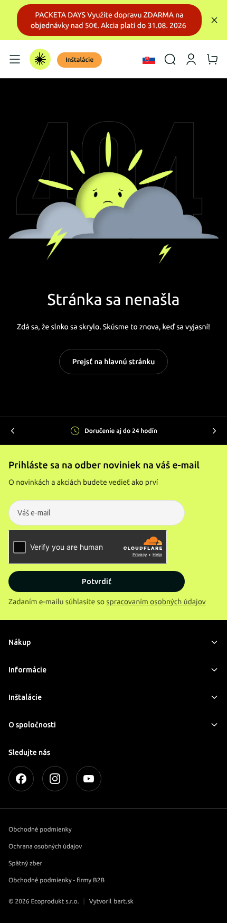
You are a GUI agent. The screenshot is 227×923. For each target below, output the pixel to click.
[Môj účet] (191, 59)
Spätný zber (25, 863)
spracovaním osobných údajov (156, 601)
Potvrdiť (96, 581)
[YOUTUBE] (88, 778)
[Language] (149, 59)
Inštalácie (79, 60)
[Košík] (212, 59)
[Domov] (40, 59)
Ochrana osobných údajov (45, 846)
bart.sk (124, 901)
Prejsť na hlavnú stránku (113, 361)
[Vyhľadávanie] (170, 59)
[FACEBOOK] (21, 778)
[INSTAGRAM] (55, 778)
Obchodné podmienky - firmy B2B (56, 880)
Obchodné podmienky (40, 829)
